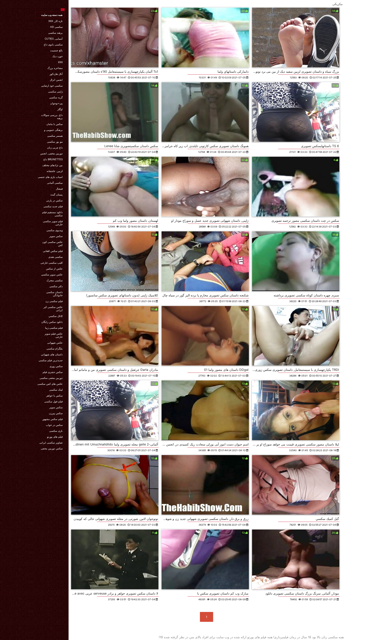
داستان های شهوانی (52, 354)
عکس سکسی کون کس (52, 243)
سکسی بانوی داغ (53, 44)
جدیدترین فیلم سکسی (51, 360)
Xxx (60, 62)
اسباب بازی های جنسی (50, 176)
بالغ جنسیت (56, 50)
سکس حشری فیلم (52, 372)
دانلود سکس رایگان (52, 321)
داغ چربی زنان (55, 147)
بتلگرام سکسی (54, 348)
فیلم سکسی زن (54, 301)
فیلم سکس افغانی (53, 251)
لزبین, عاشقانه (55, 171)
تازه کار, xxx (55, 21)
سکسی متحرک (54, 280)
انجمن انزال (56, 79)
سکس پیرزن (56, 413)
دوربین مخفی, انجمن (51, 153)
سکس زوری (56, 366)
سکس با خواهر (54, 395)
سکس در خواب (54, 424)
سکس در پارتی (54, 200)
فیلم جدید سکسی (53, 206)
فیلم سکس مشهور (52, 419)
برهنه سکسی (55, 32)
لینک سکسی (56, 389)
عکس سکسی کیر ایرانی (53, 308)
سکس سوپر (56, 236)
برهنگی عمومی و (53, 129)
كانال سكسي (56, 316)
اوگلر (60, 109)
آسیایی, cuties (54, 38)
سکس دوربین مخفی (52, 448)
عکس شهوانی (55, 342)
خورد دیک (57, 56)
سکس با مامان (54, 124)
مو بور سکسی (55, 141)
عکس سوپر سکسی (52, 274)
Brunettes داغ (53, 159)
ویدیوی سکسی (54, 230)
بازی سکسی (56, 430)
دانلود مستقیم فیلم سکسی (52, 214)
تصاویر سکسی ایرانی (51, 442)
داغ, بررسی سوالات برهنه (52, 116)
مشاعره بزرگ (55, 68)
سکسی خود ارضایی (52, 85)
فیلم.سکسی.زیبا (54, 327)
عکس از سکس (54, 268)
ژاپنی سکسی (55, 91)
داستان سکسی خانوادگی (54, 294)
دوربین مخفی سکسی (51, 377)
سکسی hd (56, 26)
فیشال (59, 188)
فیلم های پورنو (55, 436)
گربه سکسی (56, 97)
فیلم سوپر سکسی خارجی (53, 223)
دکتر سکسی (56, 286)
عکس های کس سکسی (50, 383)
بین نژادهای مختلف (52, 165)
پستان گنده (57, 194)
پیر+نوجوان (56, 103)
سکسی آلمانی (55, 182)
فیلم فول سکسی (53, 401)
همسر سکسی (55, 135)
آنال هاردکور (56, 73)
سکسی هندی (55, 256)
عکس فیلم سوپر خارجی (54, 335)
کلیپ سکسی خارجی (52, 262)
